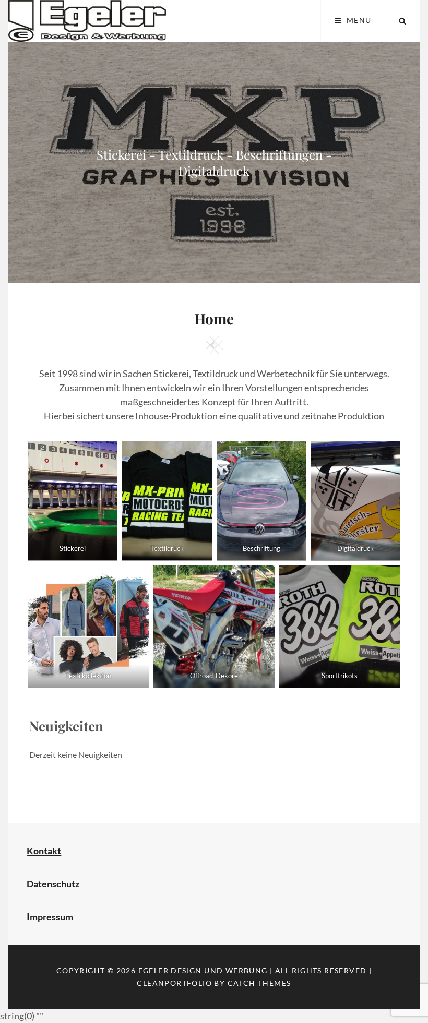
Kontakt (44, 851)
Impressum (50, 916)
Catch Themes (259, 983)
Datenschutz (53, 883)
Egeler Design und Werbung (203, 970)
